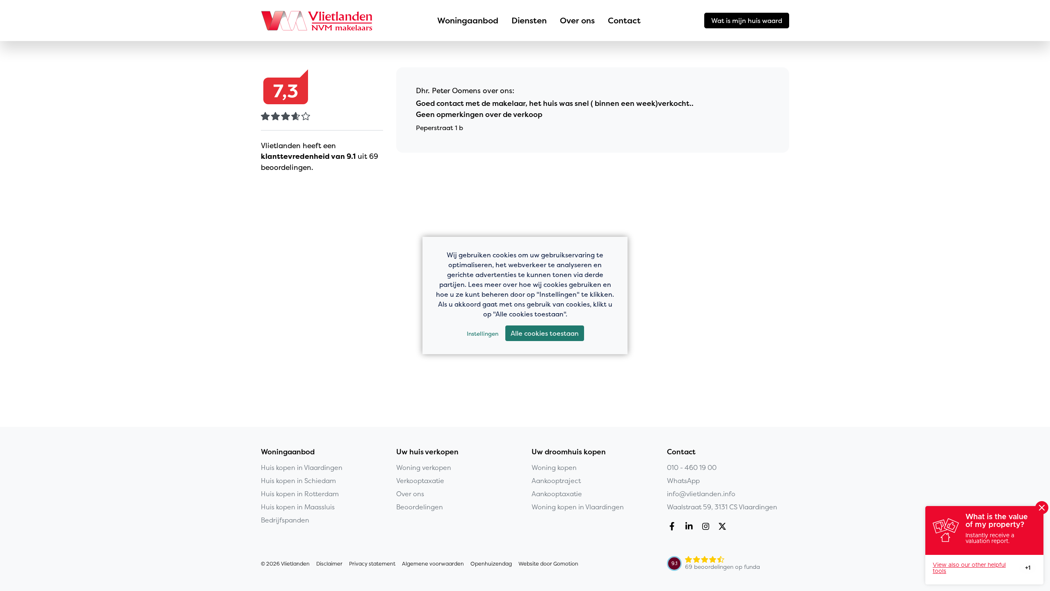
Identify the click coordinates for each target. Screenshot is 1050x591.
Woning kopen (554, 467)
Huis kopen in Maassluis (298, 506)
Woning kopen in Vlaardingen (578, 506)
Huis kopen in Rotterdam (300, 493)
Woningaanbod (467, 20)
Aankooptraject (556, 480)
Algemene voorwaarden (433, 563)
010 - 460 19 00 (692, 467)
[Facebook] (673, 527)
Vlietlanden (317, 20)
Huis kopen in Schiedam (298, 480)
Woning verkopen (423, 467)
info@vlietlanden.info (701, 493)
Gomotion (565, 563)
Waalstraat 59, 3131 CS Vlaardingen (722, 506)
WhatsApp (683, 480)
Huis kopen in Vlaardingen (301, 467)
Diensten (529, 20)
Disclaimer (329, 563)
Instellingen (482, 333)
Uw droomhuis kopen (569, 452)
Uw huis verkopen (427, 452)
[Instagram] (707, 527)
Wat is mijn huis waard (746, 20)
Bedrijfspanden (285, 520)
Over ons (577, 20)
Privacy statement (372, 563)
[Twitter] (724, 527)
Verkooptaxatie (420, 480)
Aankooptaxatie (557, 493)
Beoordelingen (419, 506)
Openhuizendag (491, 563)
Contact (624, 20)
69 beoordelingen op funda (722, 567)
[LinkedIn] (690, 527)
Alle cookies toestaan (545, 333)
